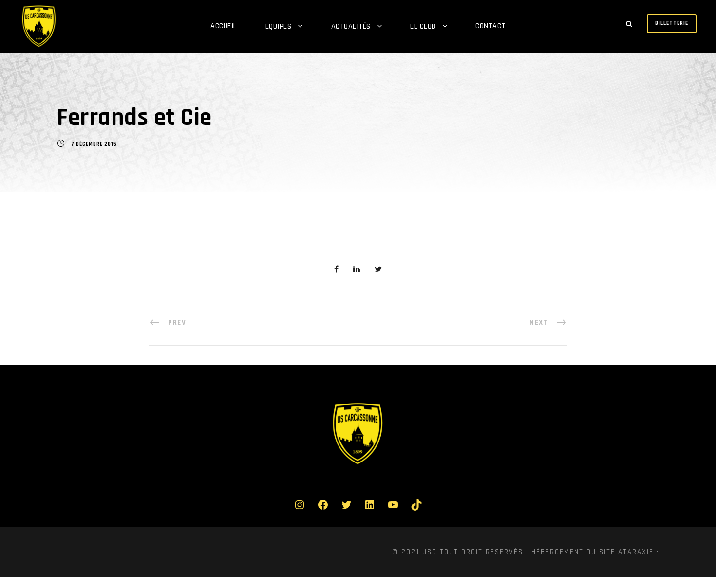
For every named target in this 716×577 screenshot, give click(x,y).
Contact (490, 26)
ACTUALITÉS (351, 26)
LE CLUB (423, 26)
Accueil (223, 26)
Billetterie (671, 23)
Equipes (278, 26)
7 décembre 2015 (94, 144)
